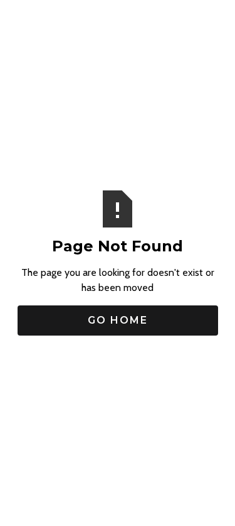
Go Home (118, 320)
